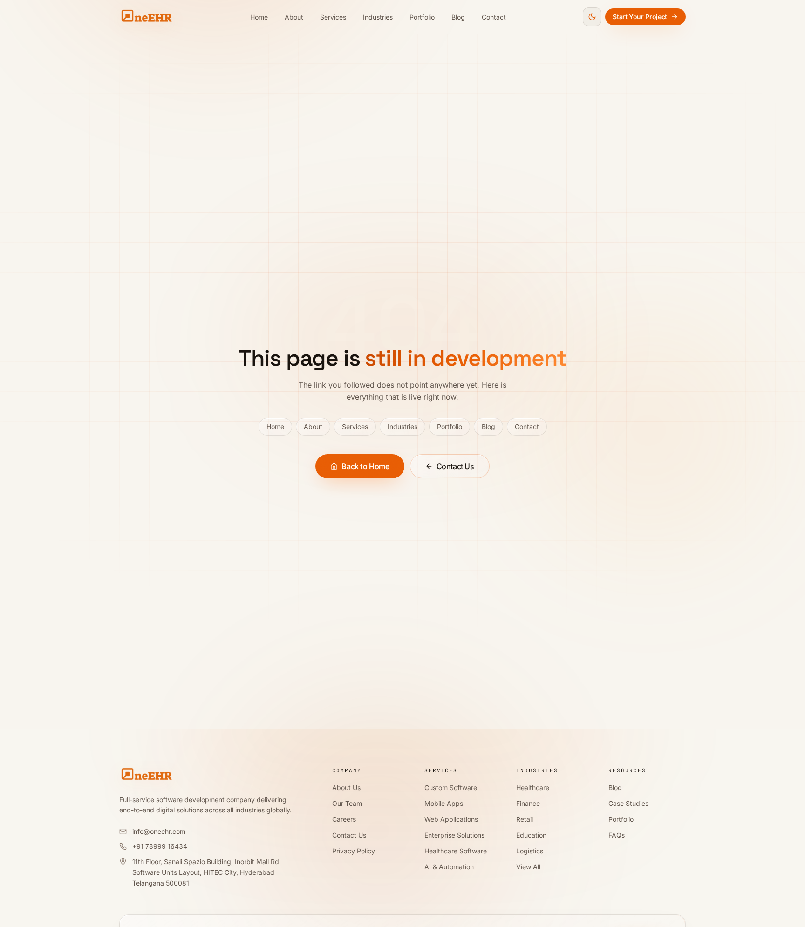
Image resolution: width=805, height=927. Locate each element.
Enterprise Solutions (454, 835)
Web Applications (451, 819)
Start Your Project (640, 16)
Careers (344, 819)
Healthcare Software (455, 851)
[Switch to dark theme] (592, 16)
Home (259, 17)
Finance (528, 803)
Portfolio (422, 17)
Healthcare (532, 787)
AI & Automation (449, 867)
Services (333, 17)
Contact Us (455, 466)
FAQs (616, 835)
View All (528, 867)
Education (531, 835)
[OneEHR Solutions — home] (146, 16)
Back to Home (365, 466)
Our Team (347, 803)
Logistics (529, 851)
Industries (378, 17)
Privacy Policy (353, 851)
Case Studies (628, 803)
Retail (524, 819)
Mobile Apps (443, 803)
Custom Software (450, 787)
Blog (458, 17)
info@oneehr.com (158, 831)
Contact (494, 17)
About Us (346, 787)
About (294, 17)
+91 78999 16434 (159, 846)
